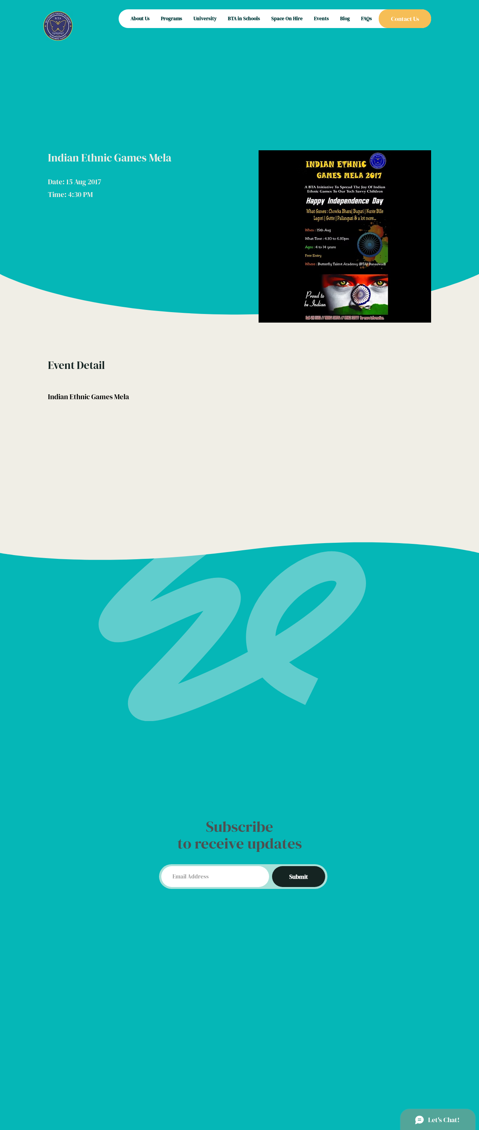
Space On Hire (287, 18)
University (205, 18)
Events (321, 18)
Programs (171, 18)
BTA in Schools (244, 18)
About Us (140, 18)
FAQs (366, 18)
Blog (345, 18)
